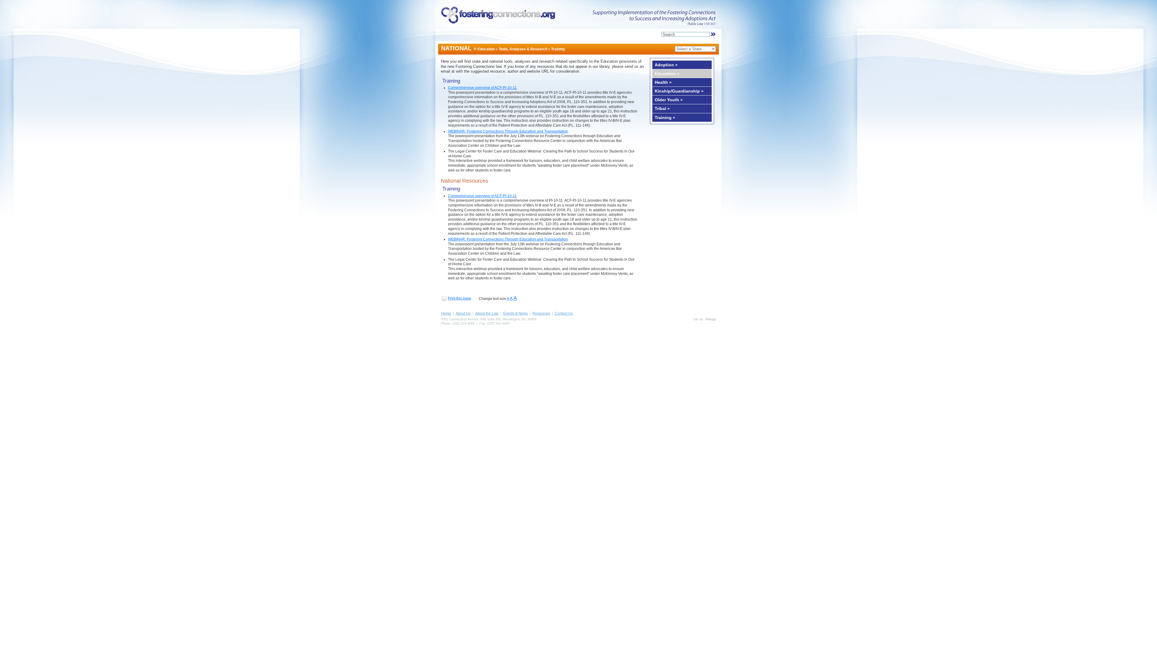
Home (446, 313)
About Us (463, 313)
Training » (665, 117)
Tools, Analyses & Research (523, 49)
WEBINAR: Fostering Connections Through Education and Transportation (508, 131)
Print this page (459, 298)
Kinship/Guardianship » (679, 91)
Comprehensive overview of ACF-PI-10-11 (482, 88)
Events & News (515, 313)
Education (486, 49)
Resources (541, 313)
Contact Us (564, 313)
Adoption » (666, 64)
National (456, 48)
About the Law (487, 313)
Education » (667, 73)
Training (558, 49)
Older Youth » (669, 99)
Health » (663, 82)
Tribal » (662, 108)
